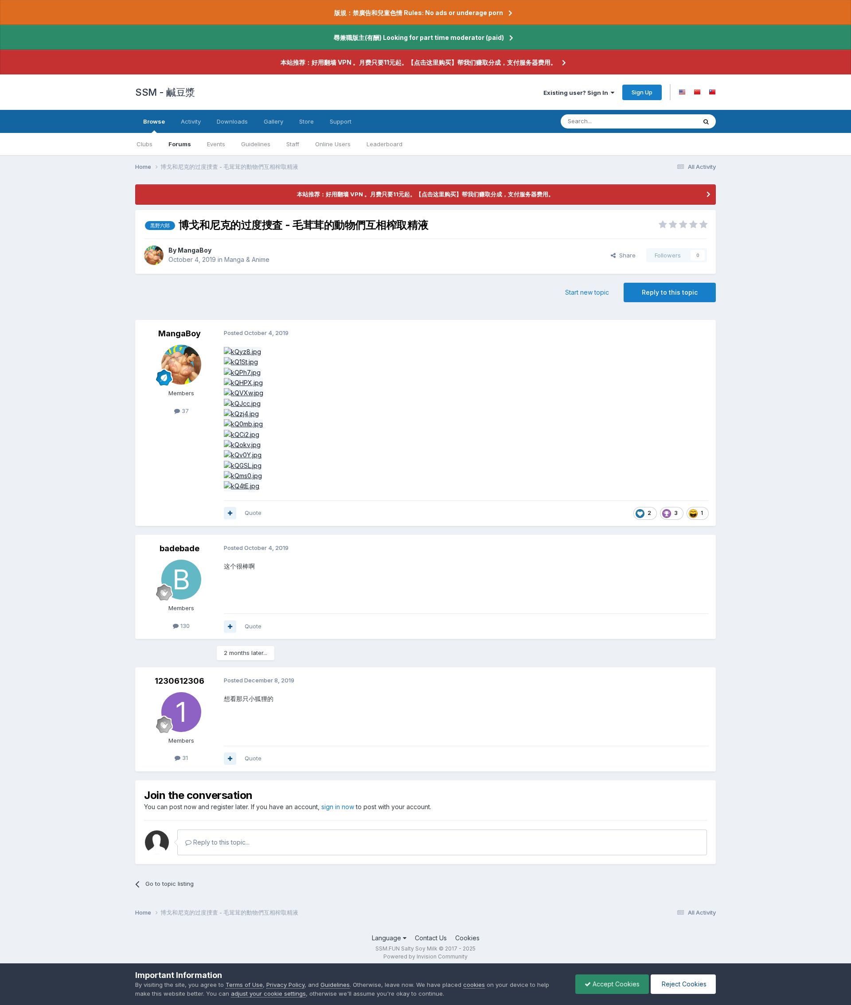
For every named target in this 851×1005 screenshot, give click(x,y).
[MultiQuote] (230, 513)
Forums (179, 144)
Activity (191, 121)
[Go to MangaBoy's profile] (154, 255)
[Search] (706, 121)
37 (184, 410)
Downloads (232, 121)
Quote (253, 512)
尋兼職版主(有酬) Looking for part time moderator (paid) (419, 37)
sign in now (337, 806)
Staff (292, 144)
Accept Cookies (615, 984)
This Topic (670, 121)
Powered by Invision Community (425, 956)
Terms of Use (244, 984)
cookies (474, 984)
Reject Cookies (683, 984)
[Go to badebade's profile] (181, 580)
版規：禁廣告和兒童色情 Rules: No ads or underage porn (418, 12)
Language (387, 938)
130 (184, 625)
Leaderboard (384, 144)
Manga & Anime (246, 259)
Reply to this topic (670, 292)
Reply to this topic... (220, 842)
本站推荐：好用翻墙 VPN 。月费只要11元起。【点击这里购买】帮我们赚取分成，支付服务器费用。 (419, 62)
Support (340, 121)
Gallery (273, 121)
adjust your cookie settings (268, 993)
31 (184, 757)
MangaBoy (194, 250)
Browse (154, 121)
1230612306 (179, 681)
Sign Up (642, 92)
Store (306, 121)
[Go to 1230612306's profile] (181, 712)
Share (626, 255)
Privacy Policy (285, 984)
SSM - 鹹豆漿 (165, 92)
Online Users (333, 144)
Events (216, 144)
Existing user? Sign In (577, 92)
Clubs (144, 144)
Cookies (467, 938)
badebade (179, 548)
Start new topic (587, 292)
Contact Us (431, 938)
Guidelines (255, 144)
